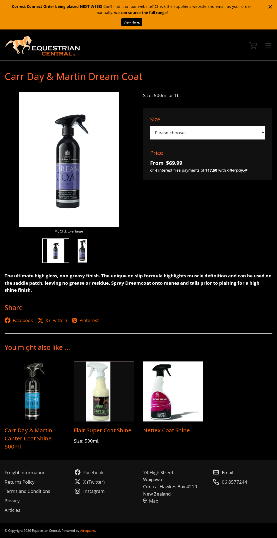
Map (153, 501)
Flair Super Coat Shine (102, 430)
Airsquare (87, 530)
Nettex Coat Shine (166, 430)
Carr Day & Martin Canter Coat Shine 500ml (28, 438)
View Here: (132, 22)
